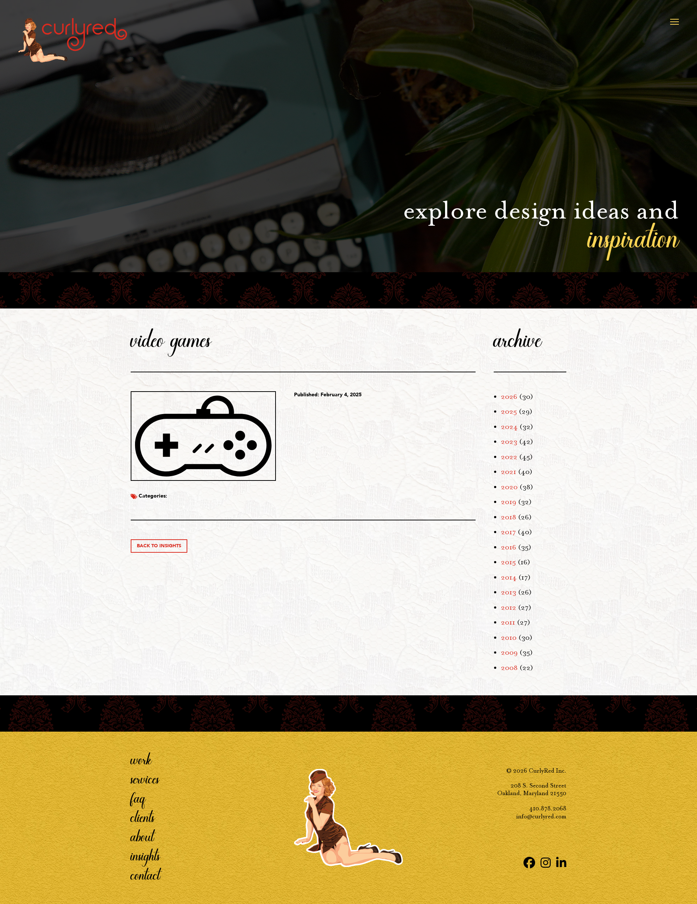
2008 (509, 667)
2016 (508, 547)
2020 (509, 487)
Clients (143, 817)
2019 (508, 502)
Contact (145, 874)
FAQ (138, 797)
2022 (509, 457)
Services (145, 778)
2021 (508, 471)
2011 (508, 622)
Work (141, 759)
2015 (508, 562)
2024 (509, 426)
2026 (509, 396)
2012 (508, 607)
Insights (145, 855)
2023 (509, 441)
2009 (509, 652)
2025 (509, 411)
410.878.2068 (547, 808)
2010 (509, 637)
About (142, 836)
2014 (509, 577)
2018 (508, 517)
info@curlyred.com (541, 816)
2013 (508, 592)
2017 (508, 532)
